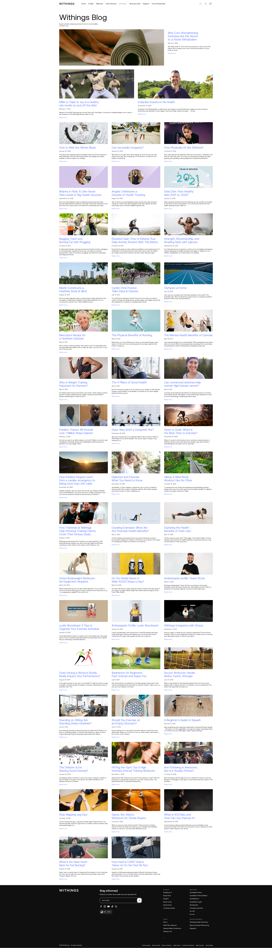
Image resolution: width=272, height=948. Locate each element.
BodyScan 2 (167, 892)
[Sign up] (139, 900)
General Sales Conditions (172, 928)
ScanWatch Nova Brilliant (198, 895)
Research (193, 928)
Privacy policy (146, 945)
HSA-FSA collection (170, 925)
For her (192, 914)
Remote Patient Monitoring (199, 925)
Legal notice (176, 945)
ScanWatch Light (196, 902)
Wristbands (194, 905)
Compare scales (169, 908)
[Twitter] (116, 906)
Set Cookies (209, 945)
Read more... (172, 53)
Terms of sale (156, 945)
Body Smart (167, 905)
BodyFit (166, 899)
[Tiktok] (112, 906)
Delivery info (167, 931)
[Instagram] (104, 906)
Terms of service (166, 945)
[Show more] (188, 938)
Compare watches (196, 908)
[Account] (205, 3)
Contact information (188, 945)
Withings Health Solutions (199, 922)
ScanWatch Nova (196, 892)
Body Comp (167, 902)
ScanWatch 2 (194, 899)
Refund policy (200, 945)
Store (165, 922)
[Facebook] (101, 906)
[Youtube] (108, 906)
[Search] (200, 3)
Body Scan (167, 895)
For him (192, 911)
